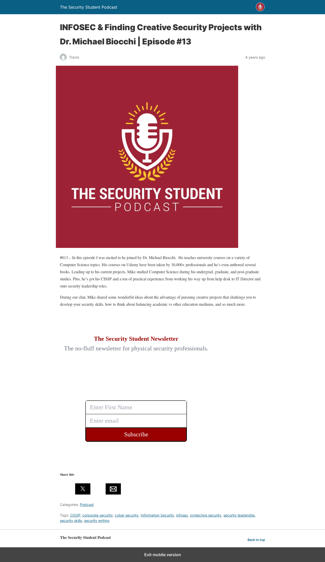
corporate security (97, 515)
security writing (96, 520)
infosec (182, 515)
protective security (205, 515)
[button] (67, 489)
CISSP (75, 515)
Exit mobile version (162, 554)
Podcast (87, 504)
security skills (71, 520)
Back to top (256, 540)
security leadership (239, 515)
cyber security (127, 515)
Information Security (157, 515)
